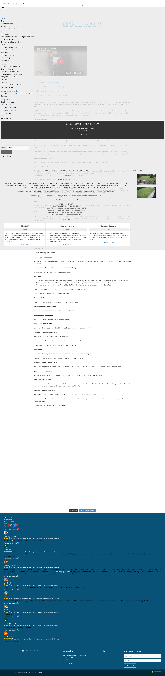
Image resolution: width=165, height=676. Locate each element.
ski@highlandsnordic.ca (22, 4)
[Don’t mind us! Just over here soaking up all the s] (13, 421)
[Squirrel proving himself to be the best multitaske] (68, 422)
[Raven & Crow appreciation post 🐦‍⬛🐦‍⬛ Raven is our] (41, 425)
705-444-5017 (8, 4)
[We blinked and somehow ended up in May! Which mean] (96, 454)
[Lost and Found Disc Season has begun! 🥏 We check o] (41, 454)
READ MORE (66, 219)
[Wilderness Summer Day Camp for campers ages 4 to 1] (68, 449)
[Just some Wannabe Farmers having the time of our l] (13, 472)
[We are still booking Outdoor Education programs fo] (124, 448)
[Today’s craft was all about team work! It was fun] (124, 419)
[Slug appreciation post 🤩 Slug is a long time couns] (96, 422)
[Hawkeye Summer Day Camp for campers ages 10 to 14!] (151, 451)
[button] (130, 665)
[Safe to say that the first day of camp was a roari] (151, 416)
